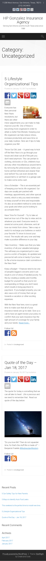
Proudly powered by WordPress (15, 554)
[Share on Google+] (21, 9)
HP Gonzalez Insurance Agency (23, 20)
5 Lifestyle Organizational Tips (13, 511)
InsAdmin (32, 89)
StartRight (40, 554)
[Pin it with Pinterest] (24, 9)
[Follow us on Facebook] (7, 333)
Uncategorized (19, 344)
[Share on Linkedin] (28, 9)
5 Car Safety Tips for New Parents (15, 494)
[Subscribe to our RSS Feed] (14, 333)
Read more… (24, 323)
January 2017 (7, 544)
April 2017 (6, 538)
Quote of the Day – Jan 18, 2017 (14, 517)
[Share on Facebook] (14, 9)
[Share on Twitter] (17, 9)
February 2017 (7, 541)
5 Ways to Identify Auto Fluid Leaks (15, 499)
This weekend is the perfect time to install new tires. (21, 505)
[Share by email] (31, 9)
